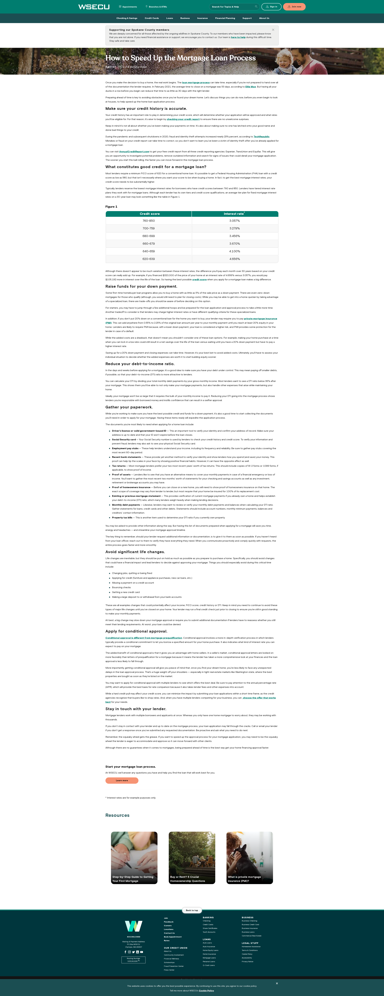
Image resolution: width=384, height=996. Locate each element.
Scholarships (169, 962)
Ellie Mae (250, 87)
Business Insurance (250, 928)
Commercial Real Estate (251, 936)
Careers (168, 925)
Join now (296, 7)
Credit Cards (208, 924)
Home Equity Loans (210, 950)
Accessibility (247, 958)
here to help (238, 37)
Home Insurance (209, 954)
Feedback (168, 922)
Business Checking (249, 921)
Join (166, 918)
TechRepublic (261, 137)
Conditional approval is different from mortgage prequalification (143, 638)
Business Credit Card (250, 924)
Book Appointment (173, 937)
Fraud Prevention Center (174, 966)
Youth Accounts (209, 932)
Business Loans (248, 932)
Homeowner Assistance (251, 946)
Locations (168, 929)
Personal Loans (209, 961)
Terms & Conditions (250, 950)
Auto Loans (207, 943)
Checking (206, 921)
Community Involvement (174, 955)
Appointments (129, 7)
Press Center (169, 970)
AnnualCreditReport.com (134, 152)
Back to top (192, 910)
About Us (167, 951)
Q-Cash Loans (209, 965)
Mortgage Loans (209, 958)
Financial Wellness (171, 959)
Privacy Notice (247, 961)
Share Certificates (210, 928)
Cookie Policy (247, 954)
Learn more (122, 781)
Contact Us (169, 933)
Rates (167, 940)
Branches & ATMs (157, 7)
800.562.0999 (133, 937)
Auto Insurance (209, 946)
